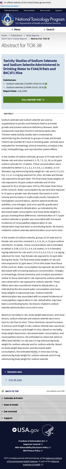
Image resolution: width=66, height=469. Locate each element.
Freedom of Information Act (32, 441)
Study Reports (32, 35)
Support (58, 10)
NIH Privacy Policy (31, 450)
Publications (16, 35)
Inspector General (31, 444)
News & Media (29, 10)
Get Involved (45, 10)
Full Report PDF (31, 99)
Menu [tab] (17, 29)
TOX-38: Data (15, 379)
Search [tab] (50, 29)
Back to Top (12, 391)
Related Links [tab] (14, 371)
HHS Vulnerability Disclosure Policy (32, 447)
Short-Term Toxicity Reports (14, 38)
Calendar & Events (11, 10)
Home (4, 35)
